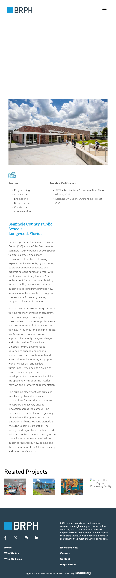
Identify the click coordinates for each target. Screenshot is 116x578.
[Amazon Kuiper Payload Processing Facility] (101, 483)
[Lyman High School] (58, 132)
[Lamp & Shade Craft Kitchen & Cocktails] (72, 487)
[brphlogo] (20, 8)
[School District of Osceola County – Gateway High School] (15, 487)
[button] (10, 132)
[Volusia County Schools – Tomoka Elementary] (44, 487)
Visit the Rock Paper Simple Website (83, 573)
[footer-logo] (21, 523)
